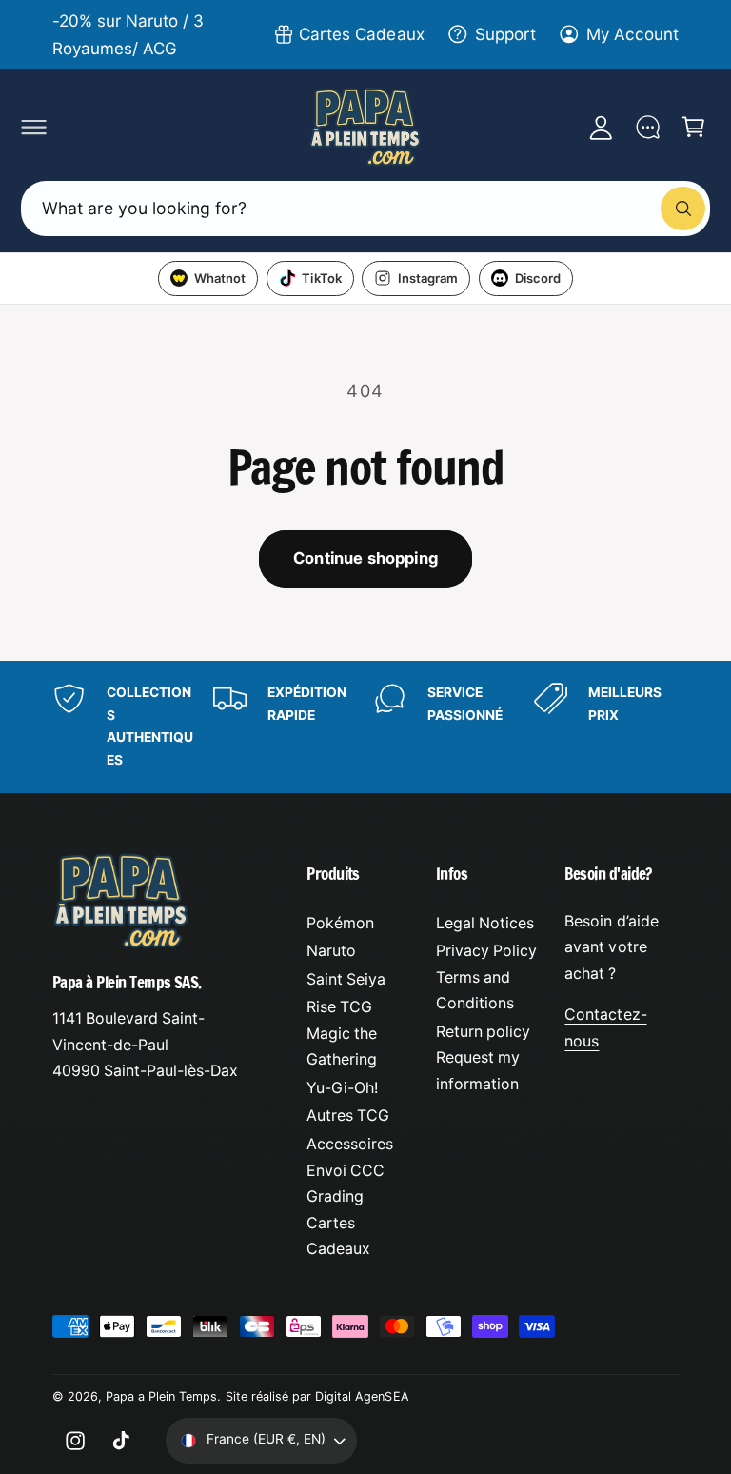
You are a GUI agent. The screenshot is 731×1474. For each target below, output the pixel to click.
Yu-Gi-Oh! (342, 1088)
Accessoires (349, 1144)
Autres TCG (347, 1115)
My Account (632, 34)
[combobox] (365, 208)
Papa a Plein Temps (161, 1396)
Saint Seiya (345, 979)
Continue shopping (365, 558)
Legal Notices (485, 923)
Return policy (483, 1032)
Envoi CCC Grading (345, 1184)
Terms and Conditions (475, 990)
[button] (33, 126)
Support (505, 34)
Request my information (478, 1070)
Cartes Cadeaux (361, 34)
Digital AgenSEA (361, 1396)
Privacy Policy (486, 951)
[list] (365, 727)
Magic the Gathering (341, 1047)
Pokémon (340, 923)
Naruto (331, 951)
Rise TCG (339, 1007)
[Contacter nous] (647, 126)
